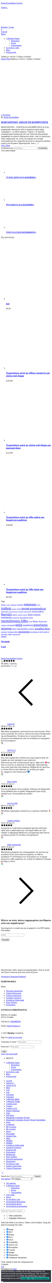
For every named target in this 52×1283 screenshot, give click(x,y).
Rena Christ (12, 781)
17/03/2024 (5, 115)
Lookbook (10, 1124)
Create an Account (14, 1037)
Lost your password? (9, 1054)
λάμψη (14, 629)
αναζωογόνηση (13, 611)
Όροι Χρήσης (11, 1002)
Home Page (5, 59)
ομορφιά (4, 632)
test (7, 303)
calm (8, 605)
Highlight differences (17, 1218)
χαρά (9, 634)
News (8, 1131)
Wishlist (9, 1141)
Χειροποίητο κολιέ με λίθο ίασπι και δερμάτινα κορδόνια (24, 591)
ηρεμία (30, 621)
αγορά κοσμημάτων (33, 608)
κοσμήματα (41, 624)
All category (11, 1183)
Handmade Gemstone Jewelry (18, 1118)
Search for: (5, 1176)
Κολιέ (13, 1067)
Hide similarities (15, 1216)
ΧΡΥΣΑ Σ (11, 750)
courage (20, 604)
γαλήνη (14, 615)
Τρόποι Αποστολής (13, 995)
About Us (10, 1083)
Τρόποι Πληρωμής (13, 993)
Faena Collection (13, 1111)
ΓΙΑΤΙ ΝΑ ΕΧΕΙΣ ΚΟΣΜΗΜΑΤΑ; (21, 232)
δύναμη (25, 615)
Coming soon (11, 1104)
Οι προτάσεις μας (13, 1199)
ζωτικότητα (16, 617)
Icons (8, 1122)
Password (5, 1046)
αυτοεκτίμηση (27, 611)
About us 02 (11, 1085)
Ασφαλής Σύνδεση (13, 998)
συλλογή (46, 632)
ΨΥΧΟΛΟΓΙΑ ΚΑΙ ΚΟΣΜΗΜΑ (20, 205)
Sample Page (11, 1136)
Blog (8, 1074)
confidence (13, 605)
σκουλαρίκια (34, 632)
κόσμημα (6, 628)
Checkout (10, 1094)
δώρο (30, 614)
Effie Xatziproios (14, 845)
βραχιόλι (6, 614)
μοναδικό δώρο (42, 628)
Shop (8, 1138)
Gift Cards (10, 1195)
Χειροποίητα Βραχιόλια (15, 1202)
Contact (9, 1106)
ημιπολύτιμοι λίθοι (14, 621)
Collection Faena (13, 1062)
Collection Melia (12, 1099)
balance (3, 605)
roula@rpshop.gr (13, 1026)
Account (5, 641)
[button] (26, 986)
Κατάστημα (10, 1154)
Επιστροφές (11, 1005)
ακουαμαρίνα (5, 611)
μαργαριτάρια (22, 629)
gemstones (30, 604)
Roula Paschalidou (11, 117)
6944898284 (15, 1021)
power (38, 605)
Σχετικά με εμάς (12, 1072)
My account (11, 1129)
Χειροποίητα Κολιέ (14, 1204)
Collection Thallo (13, 1101)
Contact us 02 (11, 1108)
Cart (3, 646)
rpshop (6, 608)
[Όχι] (2, 1281)
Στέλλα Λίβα (12, 803)
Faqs (8, 1113)
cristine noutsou (13, 821)
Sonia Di (10, 724)
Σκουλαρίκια (16, 1069)
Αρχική (9, 1081)
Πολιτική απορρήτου (14, 991)
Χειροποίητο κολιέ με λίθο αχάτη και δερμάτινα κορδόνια (25, 518)
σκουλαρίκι (24, 631)
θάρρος (35, 621)
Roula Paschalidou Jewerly (12, 3)
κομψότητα (28, 625)
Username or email (9, 1042)
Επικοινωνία (11, 1076)
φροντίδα (4, 634)
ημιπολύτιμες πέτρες (26, 617)
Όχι (30, 1278)
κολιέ (18, 625)
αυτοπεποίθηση (38, 611)
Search (37, 1176)
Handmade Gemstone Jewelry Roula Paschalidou (25, 1120)
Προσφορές (11, 1161)
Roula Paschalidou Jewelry (12, 658)
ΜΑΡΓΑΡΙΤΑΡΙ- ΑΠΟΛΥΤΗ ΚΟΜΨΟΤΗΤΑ (24, 122)
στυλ (41, 632)
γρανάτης (20, 615)
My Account (11, 1127)
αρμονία (20, 611)
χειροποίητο (16, 634)
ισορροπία (11, 625)
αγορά (19, 609)
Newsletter (10, 1134)
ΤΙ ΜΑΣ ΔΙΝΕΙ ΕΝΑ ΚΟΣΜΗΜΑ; (21, 177)
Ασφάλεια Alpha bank (15, 1000)
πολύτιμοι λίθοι (12, 632)
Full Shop (10, 1115)
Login (4, 1051)
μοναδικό (31, 629)
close (15, 1269)
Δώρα (8, 1197)
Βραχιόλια (15, 1065)
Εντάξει (24, 1278)
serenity (14, 609)
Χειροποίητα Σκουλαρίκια (16, 1206)
